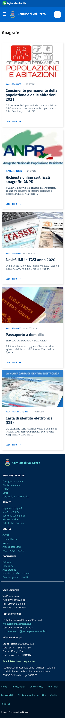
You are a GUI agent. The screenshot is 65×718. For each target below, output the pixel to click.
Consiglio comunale (13, 481)
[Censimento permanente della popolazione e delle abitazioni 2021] (32, 60)
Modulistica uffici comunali (16, 573)
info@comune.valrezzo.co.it (17, 624)
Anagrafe (16, 84)
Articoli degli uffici (12, 547)
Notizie (18, 170)
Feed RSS (5, 703)
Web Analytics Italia (13, 550)
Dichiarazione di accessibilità (32, 695)
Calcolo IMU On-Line (13, 523)
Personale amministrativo (16, 496)
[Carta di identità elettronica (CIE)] (32, 388)
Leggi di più (12, 121)
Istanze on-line (10, 519)
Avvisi (8, 84)
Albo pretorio (9, 569)
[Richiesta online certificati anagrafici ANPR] (32, 147)
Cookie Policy (36, 686)
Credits (53, 695)
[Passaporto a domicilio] (32, 305)
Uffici (5, 493)
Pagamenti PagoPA (13, 508)
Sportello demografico (14, 515)
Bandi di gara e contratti (15, 577)
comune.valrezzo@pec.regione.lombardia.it (25, 631)
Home (4, 686)
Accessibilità (7, 695)
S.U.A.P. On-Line (11, 512)
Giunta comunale (11, 485)
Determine (8, 566)
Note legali (53, 686)
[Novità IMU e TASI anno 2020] (32, 230)
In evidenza (11, 539)
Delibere (7, 562)
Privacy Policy (18, 686)
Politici (6, 489)
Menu (4, 15)
